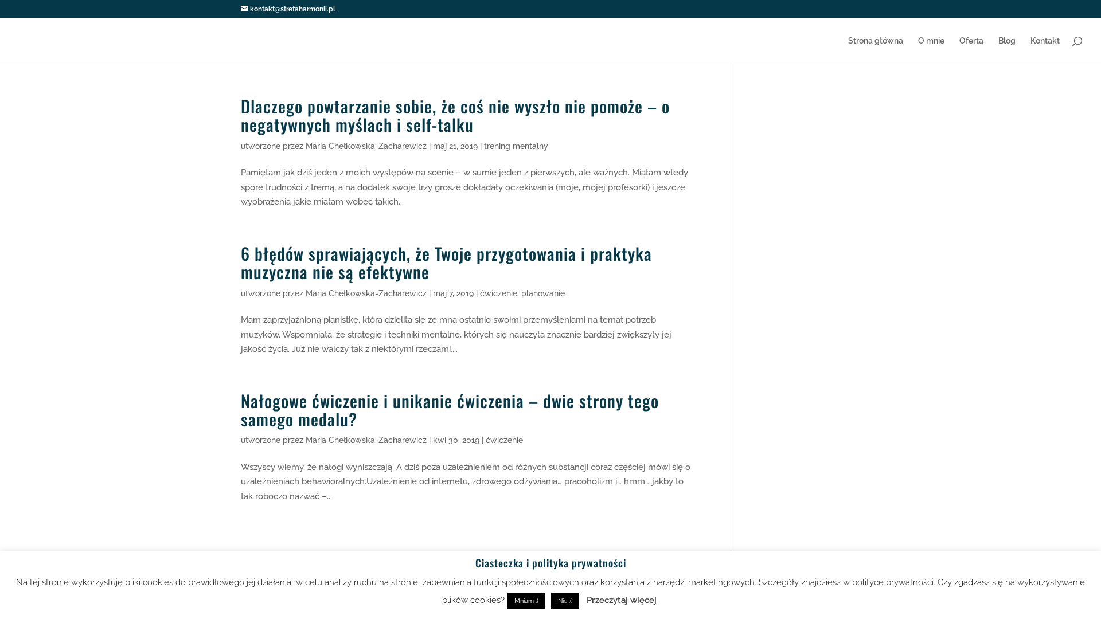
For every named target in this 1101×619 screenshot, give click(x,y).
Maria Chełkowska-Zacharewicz (366, 146)
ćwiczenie (498, 293)
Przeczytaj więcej (622, 600)
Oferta (971, 41)
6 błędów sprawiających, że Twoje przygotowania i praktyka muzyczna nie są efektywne (446, 262)
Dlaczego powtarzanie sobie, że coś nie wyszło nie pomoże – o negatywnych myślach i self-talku (455, 114)
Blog (1007, 41)
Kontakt (1045, 41)
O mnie (931, 41)
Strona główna (875, 41)
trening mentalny (516, 146)
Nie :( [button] (565, 601)
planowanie (543, 293)
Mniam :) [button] (526, 601)
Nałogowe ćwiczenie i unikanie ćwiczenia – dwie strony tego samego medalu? (450, 409)
